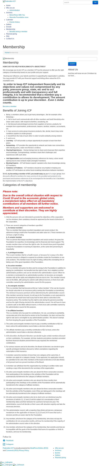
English (9, 462)
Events (57, 453)
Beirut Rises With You (17, 15)
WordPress (34, 448)
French (21, 465)
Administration (14, 10)
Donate (8, 27)
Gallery (8, 24)
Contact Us (10, 39)
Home (8, 5)
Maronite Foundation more (18, 17)
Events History (14, 22)
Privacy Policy (24, 450)
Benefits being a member (18, 31)
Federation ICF (8, 448)
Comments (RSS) (12, 450)
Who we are (10, 8)
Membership (10, 29)
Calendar (9, 20)
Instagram (9, 444)
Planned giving (11, 34)
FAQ (7, 36)
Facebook (9, 440)
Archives (9, 13)
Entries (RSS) (43, 448)
